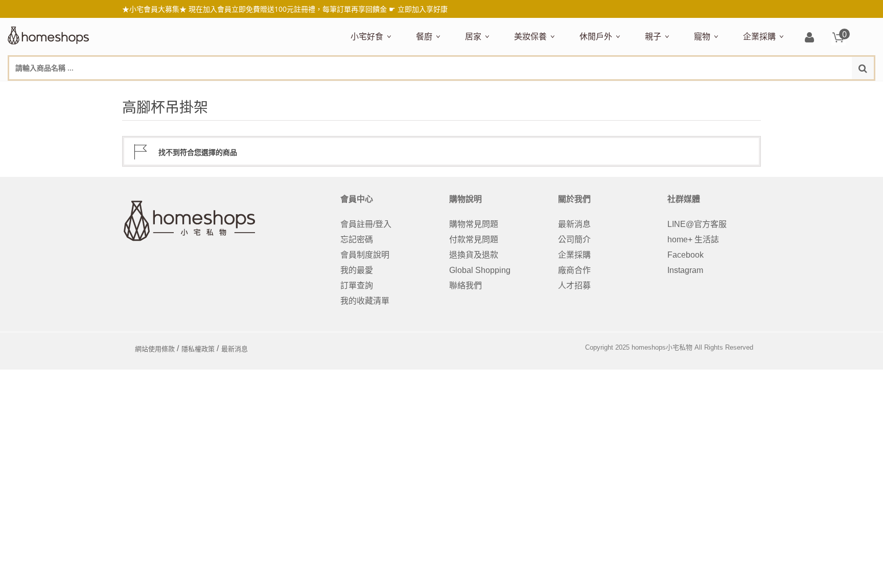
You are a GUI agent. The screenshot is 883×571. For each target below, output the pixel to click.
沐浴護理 (761, 90)
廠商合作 (574, 270)
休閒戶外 (595, 36)
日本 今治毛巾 (488, 90)
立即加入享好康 (423, 9)
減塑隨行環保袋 (605, 90)
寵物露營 (707, 90)
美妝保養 (530, 36)
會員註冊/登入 (365, 224)
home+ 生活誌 (693, 239)
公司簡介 (574, 239)
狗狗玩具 (810, 90)
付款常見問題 (473, 239)
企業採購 (759, 36)
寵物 (702, 36)
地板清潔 (581, 90)
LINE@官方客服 (697, 224)
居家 (473, 36)
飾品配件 (695, 90)
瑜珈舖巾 (797, 90)
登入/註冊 (809, 38)
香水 (622, 90)
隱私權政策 (198, 349)
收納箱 (679, 90)
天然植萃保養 (536, 90)
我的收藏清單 (364, 300)
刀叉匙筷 (634, 90)
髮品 (724, 90)
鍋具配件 (429, 388)
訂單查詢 (356, 285)
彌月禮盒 (658, 90)
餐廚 (424, 36)
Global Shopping (479, 270)
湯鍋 (421, 373)
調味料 (453, 90)
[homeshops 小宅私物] (48, 34)
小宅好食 (367, 36)
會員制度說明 (364, 254)
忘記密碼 (356, 239)
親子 (653, 36)
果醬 (551, 90)
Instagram (685, 270)
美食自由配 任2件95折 (379, 90)
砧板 (524, 90)
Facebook (685, 254)
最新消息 (574, 224)
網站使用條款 (155, 349)
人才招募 (574, 285)
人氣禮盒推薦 (437, 90)
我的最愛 (356, 270)
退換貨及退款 (473, 254)
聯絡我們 (465, 285)
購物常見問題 (473, 224)
